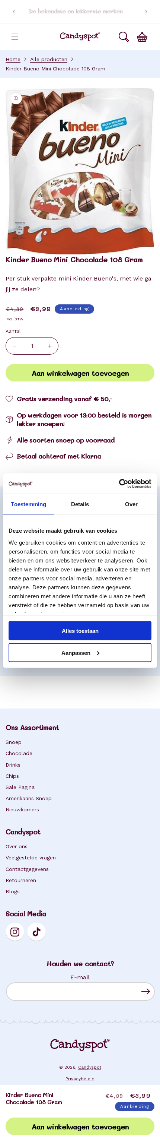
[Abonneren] (145, 991)
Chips (12, 776)
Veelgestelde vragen (31, 857)
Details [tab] (80, 504)
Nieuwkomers (22, 809)
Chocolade (19, 753)
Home (13, 59)
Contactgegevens (27, 869)
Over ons (17, 846)
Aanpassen (75, 652)
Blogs (13, 891)
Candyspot (89, 1067)
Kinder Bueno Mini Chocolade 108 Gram (55, 69)
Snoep (14, 742)
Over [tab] (131, 504)
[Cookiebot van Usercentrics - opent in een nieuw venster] (118, 483)
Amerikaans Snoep (29, 798)
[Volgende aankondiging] (146, 11)
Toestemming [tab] (28, 504)
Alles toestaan (80, 631)
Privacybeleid (80, 1078)
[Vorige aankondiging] (14, 11)
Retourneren (21, 880)
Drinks (13, 765)
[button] (15, 37)
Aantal (13, 331)
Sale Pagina (20, 787)
